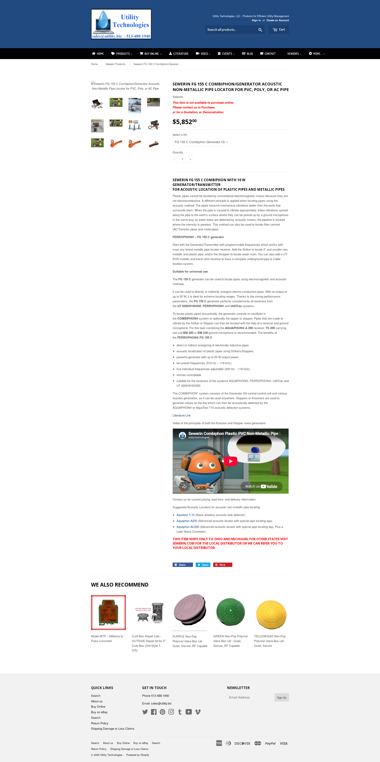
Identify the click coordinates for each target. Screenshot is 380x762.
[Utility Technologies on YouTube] (189, 713)
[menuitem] (97, 53)
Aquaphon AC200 (188, 527)
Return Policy (99, 723)
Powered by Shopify (137, 755)
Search (95, 695)
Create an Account (278, 20)
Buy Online (98, 706)
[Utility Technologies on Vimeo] (198, 713)
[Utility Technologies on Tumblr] (180, 713)
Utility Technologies (111, 755)
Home (94, 64)
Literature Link (182, 415)
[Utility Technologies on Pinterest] (162, 713)
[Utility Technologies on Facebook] (154, 713)
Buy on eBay (99, 712)
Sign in (256, 20)
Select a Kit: (180, 135)
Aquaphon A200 (187, 521)
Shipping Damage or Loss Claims (112, 728)
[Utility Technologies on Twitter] (145, 713)
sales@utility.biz (161, 703)
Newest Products (115, 64)
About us (97, 701)
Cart (281, 29)
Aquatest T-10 (186, 515)
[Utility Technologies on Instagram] (171, 713)
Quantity (178, 152)
